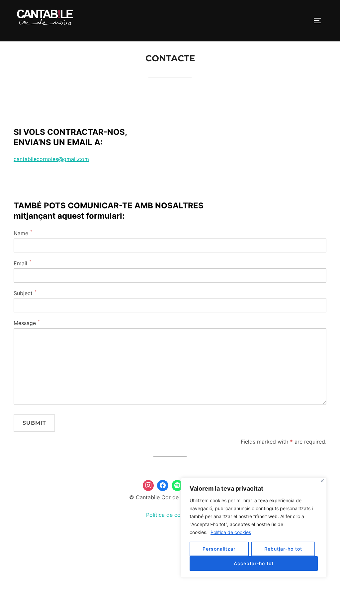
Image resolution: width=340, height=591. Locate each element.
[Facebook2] (162, 485)
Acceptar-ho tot (254, 563)
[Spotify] (177, 485)
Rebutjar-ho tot (283, 549)
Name (21, 233)
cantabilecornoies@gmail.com (51, 159)
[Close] (322, 480)
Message (25, 323)
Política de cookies (231, 532)
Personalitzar (219, 549)
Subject (23, 293)
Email (20, 263)
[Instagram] (148, 485)
